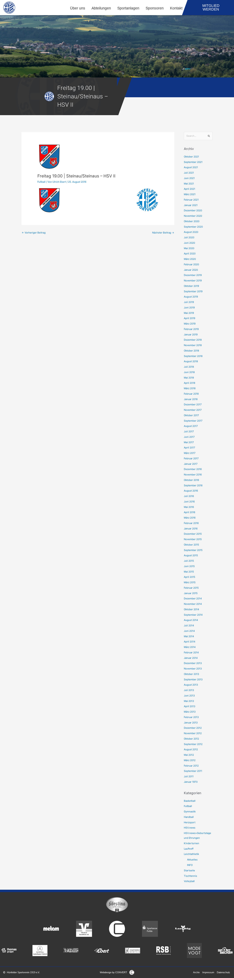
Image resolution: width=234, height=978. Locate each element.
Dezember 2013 (193, 663)
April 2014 (189, 641)
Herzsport (189, 822)
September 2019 (193, 291)
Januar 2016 (191, 528)
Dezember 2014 (193, 598)
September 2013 (193, 679)
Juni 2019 (189, 307)
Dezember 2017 (193, 404)
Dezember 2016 (193, 469)
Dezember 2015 (193, 533)
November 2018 (193, 345)
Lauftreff (188, 848)
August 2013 (191, 684)
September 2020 (193, 226)
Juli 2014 (189, 625)
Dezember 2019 (193, 275)
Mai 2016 (189, 506)
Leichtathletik (191, 854)
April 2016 (189, 512)
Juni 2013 (189, 695)
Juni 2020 (189, 242)
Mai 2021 (189, 183)
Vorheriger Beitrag (34, 232)
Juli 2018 (189, 366)
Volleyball (189, 881)
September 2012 (193, 744)
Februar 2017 (191, 458)
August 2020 (191, 231)
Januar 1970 (191, 781)
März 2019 (189, 323)
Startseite (189, 870)
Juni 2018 (189, 372)
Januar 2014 (191, 657)
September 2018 (193, 356)
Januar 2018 (191, 399)
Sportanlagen (128, 8)
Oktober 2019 (191, 285)
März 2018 (189, 388)
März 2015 (189, 582)
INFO (190, 865)
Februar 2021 (191, 199)
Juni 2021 (189, 178)
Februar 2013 (191, 717)
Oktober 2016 (191, 479)
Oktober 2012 (191, 738)
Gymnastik (190, 811)
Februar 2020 (191, 264)
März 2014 (190, 647)
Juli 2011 (189, 776)
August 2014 (191, 620)
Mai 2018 (189, 377)
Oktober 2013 (191, 674)
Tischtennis (190, 875)
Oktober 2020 (191, 221)
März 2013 (190, 711)
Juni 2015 (189, 566)
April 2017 (189, 447)
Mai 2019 (189, 312)
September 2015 (193, 550)
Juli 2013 (189, 690)
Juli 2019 (189, 302)
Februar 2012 (191, 765)
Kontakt (176, 8)
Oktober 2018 (191, 350)
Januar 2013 (191, 722)
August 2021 (191, 167)
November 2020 (193, 215)
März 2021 (189, 194)
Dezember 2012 (193, 727)
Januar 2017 (191, 463)
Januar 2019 (191, 334)
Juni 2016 (189, 501)
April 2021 (189, 188)
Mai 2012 (189, 754)
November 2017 (193, 409)
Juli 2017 (189, 431)
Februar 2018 (191, 393)
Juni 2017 (189, 436)
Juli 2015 (189, 560)
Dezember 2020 (193, 210)
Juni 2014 (189, 630)
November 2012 (193, 733)
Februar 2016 (191, 523)
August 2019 (191, 296)
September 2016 (193, 485)
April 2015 (189, 576)
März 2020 (190, 258)
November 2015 (193, 539)
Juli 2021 (189, 172)
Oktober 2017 (191, 415)
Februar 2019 (191, 329)
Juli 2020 (189, 237)
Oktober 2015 (191, 544)
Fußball (41, 181)
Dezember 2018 (193, 339)
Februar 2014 (191, 652)
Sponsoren (155, 8)
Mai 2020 (189, 248)
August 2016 (191, 490)
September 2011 (193, 770)
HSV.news (189, 827)
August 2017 (191, 426)
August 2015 (191, 555)
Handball (189, 816)
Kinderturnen (191, 843)
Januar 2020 (191, 269)
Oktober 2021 (191, 156)
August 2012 (191, 749)
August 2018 (191, 361)
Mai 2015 (189, 571)
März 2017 (189, 453)
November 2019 (193, 280)
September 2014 (193, 614)
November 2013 (193, 668)
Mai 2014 (189, 636)
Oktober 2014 (191, 609)
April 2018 (189, 382)
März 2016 (189, 517)
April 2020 (189, 253)
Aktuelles (192, 859)
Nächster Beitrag (163, 232)
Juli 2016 (189, 496)
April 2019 (189, 318)
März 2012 (189, 760)
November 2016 (193, 474)
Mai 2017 (189, 442)
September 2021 (193, 162)
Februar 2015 (191, 587)
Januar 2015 (191, 593)
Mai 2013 (189, 701)
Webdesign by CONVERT (113, 972)
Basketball (189, 800)
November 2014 (193, 603)
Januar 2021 (191, 205)
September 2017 (193, 420)
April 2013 (189, 706)
